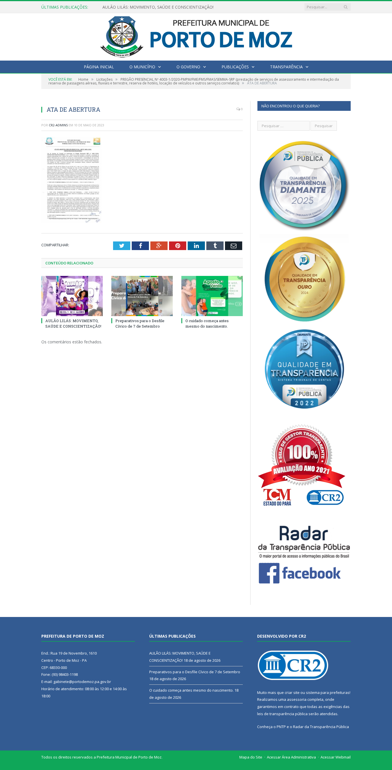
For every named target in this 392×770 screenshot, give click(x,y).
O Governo (188, 66)
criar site (292, 692)
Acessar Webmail (336, 757)
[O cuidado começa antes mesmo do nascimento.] (212, 296)
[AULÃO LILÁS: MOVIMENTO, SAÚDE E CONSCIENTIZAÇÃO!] (72, 296)
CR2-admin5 (58, 125)
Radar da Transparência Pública (321, 726)
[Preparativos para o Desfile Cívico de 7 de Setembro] (142, 296)
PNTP (281, 726)
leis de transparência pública (282, 713)
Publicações (235, 66)
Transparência (286, 66)
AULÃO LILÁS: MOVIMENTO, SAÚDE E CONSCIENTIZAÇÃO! (73, 323)
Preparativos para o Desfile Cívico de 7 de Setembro (151, 7)
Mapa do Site (250, 757)
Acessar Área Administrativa (291, 757)
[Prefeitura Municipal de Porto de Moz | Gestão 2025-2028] (196, 35)
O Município (142, 66)
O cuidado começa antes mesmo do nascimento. (207, 323)
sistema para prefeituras (328, 692)
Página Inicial (99, 66)
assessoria (296, 699)
